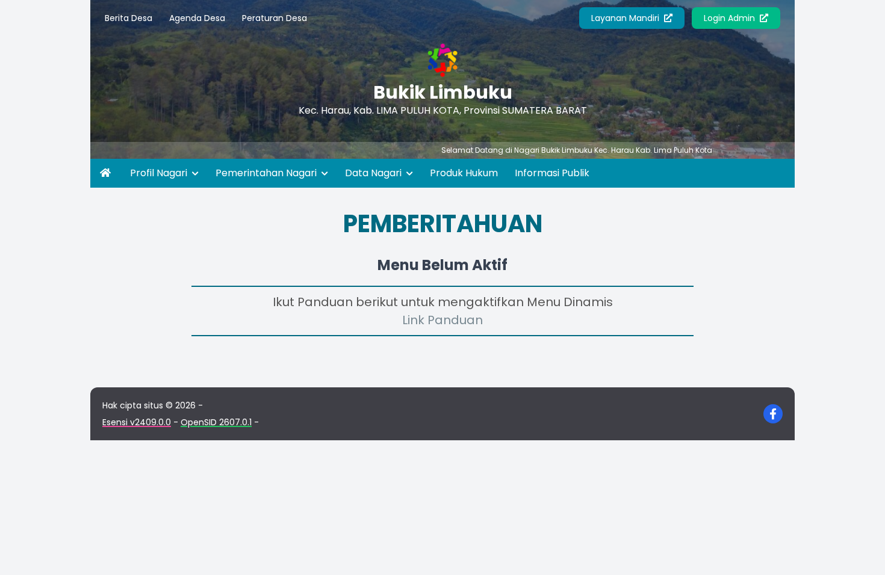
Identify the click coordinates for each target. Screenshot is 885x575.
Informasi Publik (552, 173)
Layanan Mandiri (626, 18)
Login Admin (730, 18)
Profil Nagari (160, 173)
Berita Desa (128, 18)
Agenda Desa (197, 18)
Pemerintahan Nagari (267, 173)
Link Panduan (442, 320)
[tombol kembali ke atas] (861, 551)
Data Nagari (374, 173)
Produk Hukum (464, 173)
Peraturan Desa (274, 18)
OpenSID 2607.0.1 (216, 422)
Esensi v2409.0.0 (136, 422)
